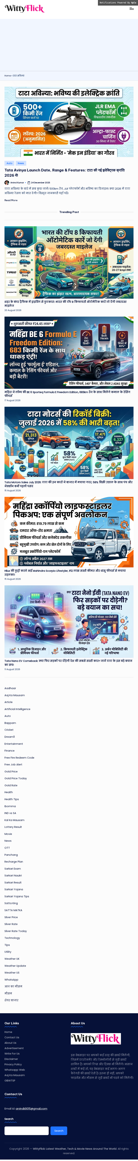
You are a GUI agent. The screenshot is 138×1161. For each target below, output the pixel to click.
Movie (8, 834)
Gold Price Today (15, 778)
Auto (9, 163)
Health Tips (11, 799)
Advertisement (14, 1048)
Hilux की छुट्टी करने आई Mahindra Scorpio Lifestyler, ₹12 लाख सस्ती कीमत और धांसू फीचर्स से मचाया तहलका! (65, 573)
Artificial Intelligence (17, 709)
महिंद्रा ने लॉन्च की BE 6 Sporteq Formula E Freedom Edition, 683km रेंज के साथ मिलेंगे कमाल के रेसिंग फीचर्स (67, 394)
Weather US (11, 972)
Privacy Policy (13, 1064)
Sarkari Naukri (13, 875)
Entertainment (13, 744)
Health (8, 792)
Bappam (10, 723)
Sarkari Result (13, 882)
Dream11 (9, 737)
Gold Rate (10, 785)
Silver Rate (11, 924)
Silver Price (11, 917)
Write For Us (12, 1053)
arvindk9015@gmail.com (31, 1108)
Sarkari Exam (12, 868)
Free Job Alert (13, 764)
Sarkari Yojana (13, 889)
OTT (7, 848)
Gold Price (11, 771)
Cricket (8, 730)
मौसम (8, 993)
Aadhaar (10, 688)
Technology (12, 938)
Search (8, 1119)
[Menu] (131, 9)
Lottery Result (13, 827)
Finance (9, 750)
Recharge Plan (13, 861)
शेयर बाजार (11, 1000)
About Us (10, 1043)
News (21, 163)
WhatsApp (11, 979)
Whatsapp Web (14, 1070)
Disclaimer (11, 1059)
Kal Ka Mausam (14, 820)
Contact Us (11, 1037)
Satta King (11, 903)
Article (8, 702)
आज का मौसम (13, 986)
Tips (7, 945)
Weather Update (15, 966)
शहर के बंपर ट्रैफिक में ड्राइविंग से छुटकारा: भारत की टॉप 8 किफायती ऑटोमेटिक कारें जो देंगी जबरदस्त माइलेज (65, 304)
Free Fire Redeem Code (19, 757)
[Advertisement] (69, 44)
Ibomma (10, 806)
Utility (7, 952)
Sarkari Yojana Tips (16, 896)
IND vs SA (10, 813)
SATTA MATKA (13, 910)
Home (7, 75)
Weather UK (11, 959)
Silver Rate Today (15, 931)
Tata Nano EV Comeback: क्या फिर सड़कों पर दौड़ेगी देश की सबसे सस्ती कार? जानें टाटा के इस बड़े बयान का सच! (68, 663)
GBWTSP (9, 1080)
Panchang (11, 855)
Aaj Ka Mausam (14, 695)
